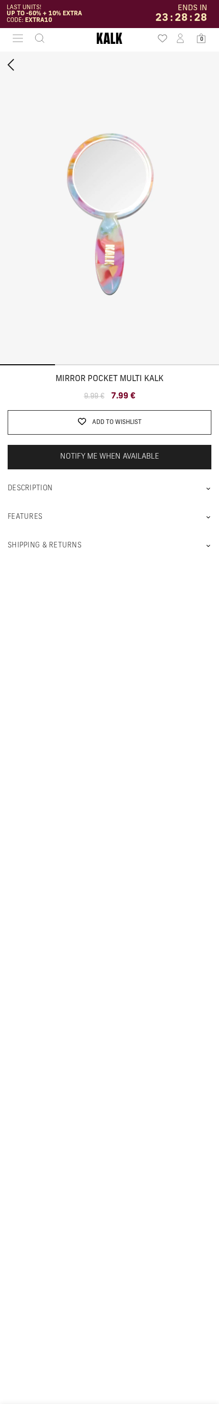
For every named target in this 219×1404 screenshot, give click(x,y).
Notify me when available (109, 457)
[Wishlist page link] (159, 38)
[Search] (37, 38)
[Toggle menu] (18, 38)
